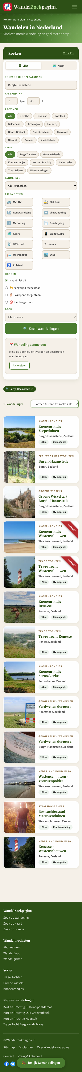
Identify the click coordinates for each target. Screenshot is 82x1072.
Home (7, 20)
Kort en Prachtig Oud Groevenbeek (26, 1012)
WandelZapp (54, 233)
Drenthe (24, 116)
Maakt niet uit (17, 280)
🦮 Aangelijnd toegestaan (24, 288)
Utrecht (12, 140)
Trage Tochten (28, 154)
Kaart (58, 66)
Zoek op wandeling (16, 917)
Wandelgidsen (12, 959)
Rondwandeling (19, 212)
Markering (16, 223)
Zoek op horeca (13, 929)
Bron (8, 309)
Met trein (52, 202)
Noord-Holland (41, 132)
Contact (8, 1056)
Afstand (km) (14, 94)
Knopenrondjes (16, 162)
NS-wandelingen (39, 170)
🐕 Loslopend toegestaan (25, 295)
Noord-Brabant (16, 132)
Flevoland (42, 116)
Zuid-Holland (48, 140)
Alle (10, 116)
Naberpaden (66, 162)
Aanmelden (19, 365)
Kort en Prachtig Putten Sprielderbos (27, 1007)
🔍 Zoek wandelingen (41, 328)
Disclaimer (26, 1047)
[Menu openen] (74, 7)
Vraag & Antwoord (30, 1056)
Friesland (60, 116)
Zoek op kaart (12, 923)
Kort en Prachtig (42, 162)
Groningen (34, 124)
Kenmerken (12, 178)
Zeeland (29, 140)
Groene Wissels (51, 154)
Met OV (14, 202)
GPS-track (16, 244)
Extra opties (14, 194)
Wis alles (68, 53)
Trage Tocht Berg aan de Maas (23, 1024)
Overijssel (62, 132)
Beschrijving (54, 223)
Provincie (12, 109)
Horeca (50, 244)
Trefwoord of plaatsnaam (23, 77)
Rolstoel (14, 265)
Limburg (52, 124)
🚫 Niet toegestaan (21, 302)
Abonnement (12, 947)
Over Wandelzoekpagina (53, 1047)
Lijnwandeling (55, 212)
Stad (49, 254)
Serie (8, 147)
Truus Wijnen (15, 170)
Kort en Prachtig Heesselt (20, 1018)
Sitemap (9, 1047)
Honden (10, 274)
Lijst (23, 66)
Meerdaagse (17, 254)
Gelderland (14, 124)
